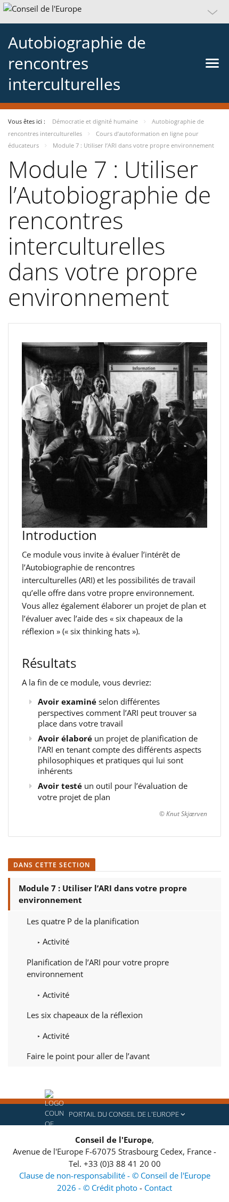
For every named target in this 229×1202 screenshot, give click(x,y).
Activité (54, 941)
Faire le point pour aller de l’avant (88, 1056)
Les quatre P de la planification (83, 921)
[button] (114, 11)
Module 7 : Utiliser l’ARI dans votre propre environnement (103, 894)
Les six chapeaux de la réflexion (85, 1015)
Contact (158, 1187)
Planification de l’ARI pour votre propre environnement (98, 968)
